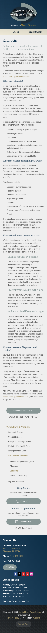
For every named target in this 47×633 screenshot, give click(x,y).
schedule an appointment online (16, 76)
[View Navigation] (4, 32)
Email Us (10, 567)
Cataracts (14, 471)
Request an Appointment (23, 411)
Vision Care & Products (18, 427)
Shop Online (25, 501)
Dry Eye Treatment (16, 481)
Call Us (16, 32)
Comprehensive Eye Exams (19, 441)
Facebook (15, 574)
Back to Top (23, 624)
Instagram (31, 574)
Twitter (19, 574)
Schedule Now (25, 522)
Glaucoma (14, 466)
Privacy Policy (13, 618)
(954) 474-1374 (31, 417)
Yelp (23, 574)
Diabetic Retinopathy (18, 475)
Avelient (36, 618)
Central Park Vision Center (30, 612)
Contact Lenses (15, 437)
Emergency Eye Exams (17, 451)
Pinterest (27, 574)
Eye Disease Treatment (18, 455)
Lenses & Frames (15, 432)
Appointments (35, 32)
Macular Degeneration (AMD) (22, 461)
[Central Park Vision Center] (23, 14)
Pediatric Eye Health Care (19, 446)
